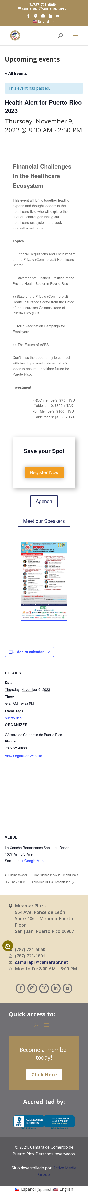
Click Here (44, 1074)
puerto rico (13, 717)
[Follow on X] (44, 988)
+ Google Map (33, 860)
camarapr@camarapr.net (41, 962)
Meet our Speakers (44, 520)
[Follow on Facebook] (20, 988)
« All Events (16, 73)
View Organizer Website (23, 755)
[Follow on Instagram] (32, 988)
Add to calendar (30, 651)
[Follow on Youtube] (67, 988)
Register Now (44, 472)
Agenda (44, 501)
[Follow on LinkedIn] (56, 988)
